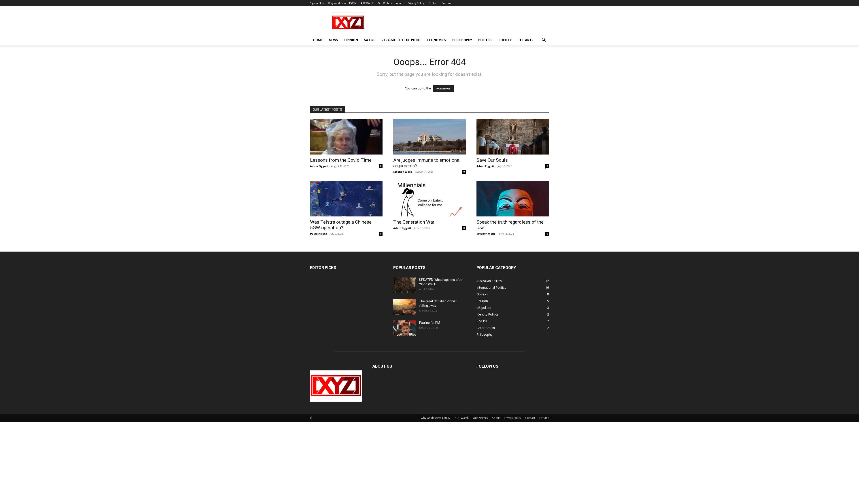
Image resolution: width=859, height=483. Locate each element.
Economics (436, 40)
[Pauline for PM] (404, 328)
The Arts (525, 40)
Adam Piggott (319, 166)
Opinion (351, 40)
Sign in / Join (317, 3)
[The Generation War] (429, 198)
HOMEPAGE (443, 88)
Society (505, 40)
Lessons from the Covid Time (341, 160)
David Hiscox (318, 233)
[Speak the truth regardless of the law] (512, 198)
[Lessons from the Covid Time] (346, 137)
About (399, 3)
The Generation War (413, 222)
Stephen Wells (402, 171)
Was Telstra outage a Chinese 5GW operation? (341, 224)
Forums (446, 3)
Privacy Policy (416, 3)
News (333, 40)
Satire (369, 40)
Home (318, 40)
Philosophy (462, 40)
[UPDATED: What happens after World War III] (404, 285)
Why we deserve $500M (342, 3)
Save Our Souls (492, 160)
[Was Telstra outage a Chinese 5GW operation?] (346, 198)
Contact (433, 3)
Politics (485, 40)
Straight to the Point (401, 40)
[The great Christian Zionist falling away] (404, 307)
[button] (543, 40)
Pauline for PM (429, 322)
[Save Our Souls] (512, 137)
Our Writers (385, 3)
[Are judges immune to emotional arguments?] (429, 137)
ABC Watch (367, 3)
